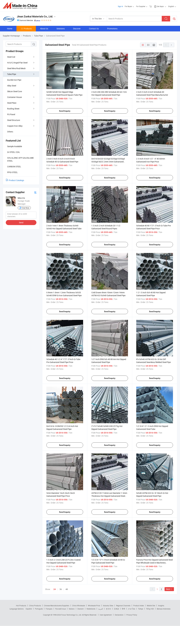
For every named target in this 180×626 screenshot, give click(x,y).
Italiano (72, 609)
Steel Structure (13, 120)
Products (28, 28)
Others (10, 131)
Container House (14, 97)
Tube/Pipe (11, 74)
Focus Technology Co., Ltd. (71, 615)
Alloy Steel (11, 85)
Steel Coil (11, 57)
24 (54, 589)
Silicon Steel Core (14, 91)
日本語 (116, 609)
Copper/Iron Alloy (14, 126)
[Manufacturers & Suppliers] (21, 5)
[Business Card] (35, 192)
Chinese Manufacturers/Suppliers (56, 605)
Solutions (61, 28)
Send (21, 222)
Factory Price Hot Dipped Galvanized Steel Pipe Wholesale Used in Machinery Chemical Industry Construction (154, 562)
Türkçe (140, 609)
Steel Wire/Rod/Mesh (16, 68)
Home (9, 28)
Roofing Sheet (13, 108)
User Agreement (106, 615)
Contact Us (94, 28)
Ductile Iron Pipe (14, 80)
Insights (161, 605)
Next (168, 589)
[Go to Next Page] (171, 45)
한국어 (108, 609)
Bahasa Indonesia (163, 609)
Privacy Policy (131, 615)
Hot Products (21, 605)
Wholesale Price (94, 605)
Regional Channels (123, 605)
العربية (100, 609)
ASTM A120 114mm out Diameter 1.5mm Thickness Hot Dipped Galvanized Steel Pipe (109, 496)
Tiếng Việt (150, 609)
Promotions (112, 28)
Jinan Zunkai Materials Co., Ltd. (35, 16)
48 (67, 589)
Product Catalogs (16, 180)
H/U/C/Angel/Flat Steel (17, 62)
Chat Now (25, 208)
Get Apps (160, 6)
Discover (77, 28)
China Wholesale (78, 605)
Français (49, 609)
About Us (44, 28)
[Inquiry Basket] (150, 6)
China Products (35, 605)
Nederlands (91, 609)
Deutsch (80, 609)
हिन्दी (123, 609)
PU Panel (11, 114)
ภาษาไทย (131, 609)
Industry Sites (108, 605)
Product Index (138, 605)
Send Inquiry (64, 111)
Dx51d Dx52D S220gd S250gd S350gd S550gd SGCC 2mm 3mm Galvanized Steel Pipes (108, 161)
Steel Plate (11, 103)
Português (39, 609)
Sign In (120, 6)
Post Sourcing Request (174, 18)
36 (60, 589)
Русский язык (60, 609)
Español (29, 609)
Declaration (119, 615)
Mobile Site (151, 605)
